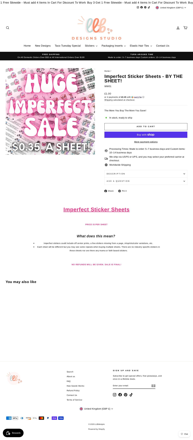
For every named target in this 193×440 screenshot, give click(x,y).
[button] (145, 97)
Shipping (108, 100)
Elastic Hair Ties (140, 45)
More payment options (146, 142)
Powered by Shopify (96, 429)
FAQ (69, 381)
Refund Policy (73, 390)
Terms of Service (74, 400)
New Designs (43, 45)
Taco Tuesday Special (68, 45)
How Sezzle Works (75, 386)
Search (70, 372)
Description (116, 174)
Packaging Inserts (112, 45)
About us (71, 376)
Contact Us (162, 45)
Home (27, 45)
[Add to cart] (8, 293)
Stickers (90, 45)
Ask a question (118, 181)
